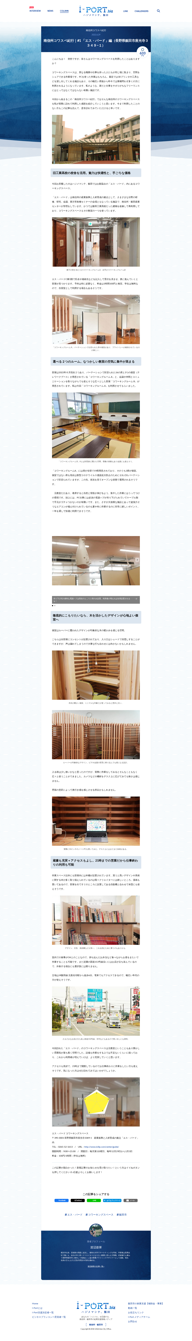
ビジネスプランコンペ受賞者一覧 (49, 1317)
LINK (125, 11)
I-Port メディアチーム (139, 1317)
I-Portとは (37, 1308)
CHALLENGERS (141, 11)
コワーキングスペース (100, 1214)
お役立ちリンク (136, 1312)
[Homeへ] (96, 1307)
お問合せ (132, 1321)
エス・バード (75, 1214)
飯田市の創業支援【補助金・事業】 (146, 1303)
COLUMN (64, 11)
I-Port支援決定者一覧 (43, 1312)
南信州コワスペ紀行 (96, 30)
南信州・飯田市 (96, 1324)
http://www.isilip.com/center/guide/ (101, 1146)
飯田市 (123, 1214)
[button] (137, 560)
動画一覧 (132, 1308)
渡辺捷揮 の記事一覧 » (96, 1266)
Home (35, 1303)
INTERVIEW (35, 11)
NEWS (50, 11)
